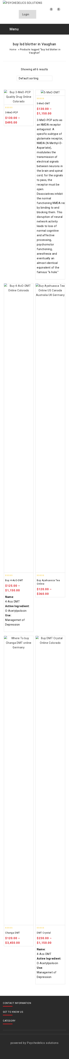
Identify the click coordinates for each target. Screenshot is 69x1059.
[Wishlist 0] (48, 12)
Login (26, 14)
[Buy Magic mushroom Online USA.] (22, 2)
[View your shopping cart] (55, 12)
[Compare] (41, 12)
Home (13, 49)
